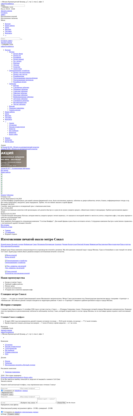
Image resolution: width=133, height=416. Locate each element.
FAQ (6, 354)
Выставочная (103, 244)
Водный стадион (17, 244)
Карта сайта (13, 134)
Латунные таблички (20, 99)
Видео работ (9, 142)
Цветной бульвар (83, 244)
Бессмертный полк (20, 102)
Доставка (8, 31)
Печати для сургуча (20, 74)
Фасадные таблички (20, 95)
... (5, 35)
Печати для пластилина (21, 72)
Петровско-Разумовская (45, 244)
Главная (8, 230)
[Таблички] (1, 176)
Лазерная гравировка (16, 108)
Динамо (65, 244)
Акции (11, 123)
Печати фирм (18, 54)
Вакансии (12, 132)
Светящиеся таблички (21, 100)
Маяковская (94, 244)
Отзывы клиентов (11, 352)
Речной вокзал (6, 244)
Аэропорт (58, 244)
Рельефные (17, 57)
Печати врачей (18, 59)
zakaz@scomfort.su (7, 3)
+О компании (10, 232)
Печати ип (17, 55)
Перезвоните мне (7, 392)
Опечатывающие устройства (19, 70)
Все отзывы (5, 225)
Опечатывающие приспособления (25, 78)
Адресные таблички (20, 91)
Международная (114, 244)
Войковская (28, 244)
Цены (7, 27)
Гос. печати (17, 61)
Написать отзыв (6, 227)
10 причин (13, 125)
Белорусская (72, 244)
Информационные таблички (23, 97)
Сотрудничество (11, 348)
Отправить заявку (13, 414)
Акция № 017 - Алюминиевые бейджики (15, 168)
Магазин (8, 29)
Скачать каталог (15, 110)
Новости (12, 129)
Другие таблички (19, 104)
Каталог (8, 24)
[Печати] (1, 174)
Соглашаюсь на (15, 390)
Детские (16, 65)
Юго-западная (6, 246)
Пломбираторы (18, 76)
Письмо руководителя (17, 127)
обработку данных (21, 390)
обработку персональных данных (26, 412)
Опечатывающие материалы (23, 80)
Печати (11, 52)
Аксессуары (17, 69)
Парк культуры (125, 244)
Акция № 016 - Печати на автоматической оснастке (19, 149)
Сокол (35, 244)
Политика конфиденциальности (12, 377)
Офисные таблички (20, 93)
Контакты (8, 33)
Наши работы (10, 25)
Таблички (12, 84)
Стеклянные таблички (21, 87)
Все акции (4, 170)
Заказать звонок (6, 11)
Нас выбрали (13, 130)
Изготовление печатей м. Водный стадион (20, 365)
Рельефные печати (19, 82)
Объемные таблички (20, 89)
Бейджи (16, 85)
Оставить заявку (4, 13)
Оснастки (16, 67)
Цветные (16, 63)
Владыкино (15, 246)
